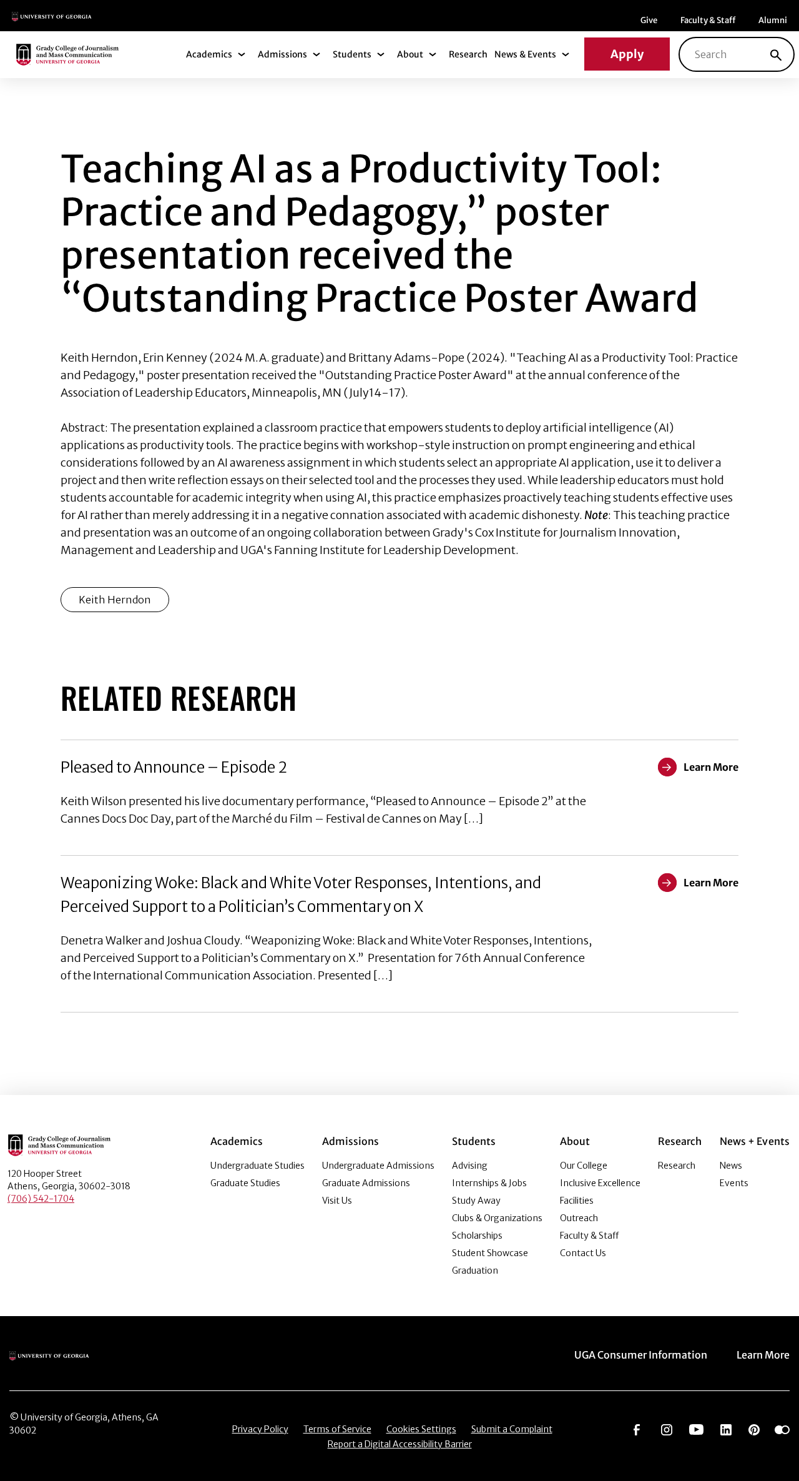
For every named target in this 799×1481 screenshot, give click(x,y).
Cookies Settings (421, 1429)
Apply (627, 54)
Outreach (579, 1218)
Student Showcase (490, 1253)
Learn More (763, 1355)
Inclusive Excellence (600, 1183)
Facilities (577, 1200)
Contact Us (583, 1253)
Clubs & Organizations (497, 1218)
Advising (470, 1165)
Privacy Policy (260, 1429)
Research (468, 54)
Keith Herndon (115, 599)
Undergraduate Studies (257, 1165)
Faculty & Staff (707, 20)
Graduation (475, 1270)
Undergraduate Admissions (378, 1165)
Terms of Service (337, 1429)
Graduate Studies (245, 1183)
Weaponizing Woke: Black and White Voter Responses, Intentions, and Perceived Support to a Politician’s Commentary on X (301, 894)
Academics (209, 54)
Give (648, 20)
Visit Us (337, 1200)
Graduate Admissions (366, 1183)
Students (352, 54)
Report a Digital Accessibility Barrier (400, 1444)
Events (734, 1183)
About (410, 54)
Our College (583, 1165)
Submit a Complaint (511, 1429)
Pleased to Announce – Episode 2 (174, 767)
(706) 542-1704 (40, 1198)
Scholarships (477, 1235)
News (731, 1165)
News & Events (525, 54)
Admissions (282, 54)
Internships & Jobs (489, 1183)
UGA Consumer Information (640, 1355)
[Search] (776, 54)
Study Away (476, 1200)
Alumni (772, 20)
